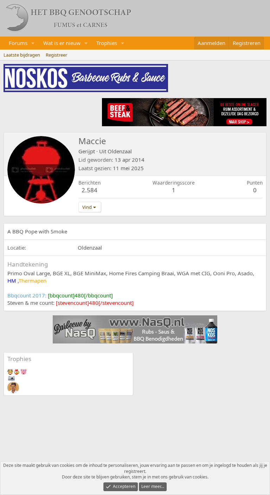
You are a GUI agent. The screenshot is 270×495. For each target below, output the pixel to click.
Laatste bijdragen (22, 55)
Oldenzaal (120, 151)
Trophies (106, 42)
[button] (33, 43)
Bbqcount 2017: (60, 295)
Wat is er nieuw (62, 42)
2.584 (89, 190)
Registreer (56, 55)
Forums (18, 42)
